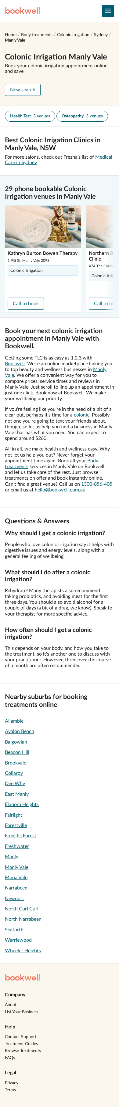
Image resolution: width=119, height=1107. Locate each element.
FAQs (10, 1058)
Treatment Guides (21, 1044)
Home (10, 35)
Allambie (14, 721)
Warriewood (18, 940)
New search (22, 89)
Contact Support (20, 1037)
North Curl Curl (21, 908)
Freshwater (17, 846)
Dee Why (15, 783)
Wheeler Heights (23, 950)
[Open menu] (108, 11)
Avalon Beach (19, 731)
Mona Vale (16, 877)
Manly (11, 856)
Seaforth (14, 929)
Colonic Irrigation (73, 35)
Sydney (101, 35)
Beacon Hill (17, 752)
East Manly (17, 794)
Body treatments (36, 35)
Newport (14, 898)
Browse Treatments (23, 1051)
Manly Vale (15, 40)
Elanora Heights (22, 804)
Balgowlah (16, 742)
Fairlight (13, 815)
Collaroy (14, 773)
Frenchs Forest (20, 835)
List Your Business (21, 1012)
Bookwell (15, 363)
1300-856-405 (96, 484)
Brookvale (15, 763)
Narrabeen (16, 888)
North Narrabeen (23, 919)
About (10, 1005)
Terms (10, 1090)
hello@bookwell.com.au (60, 490)
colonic (81, 415)
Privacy (11, 1083)
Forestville (16, 825)
